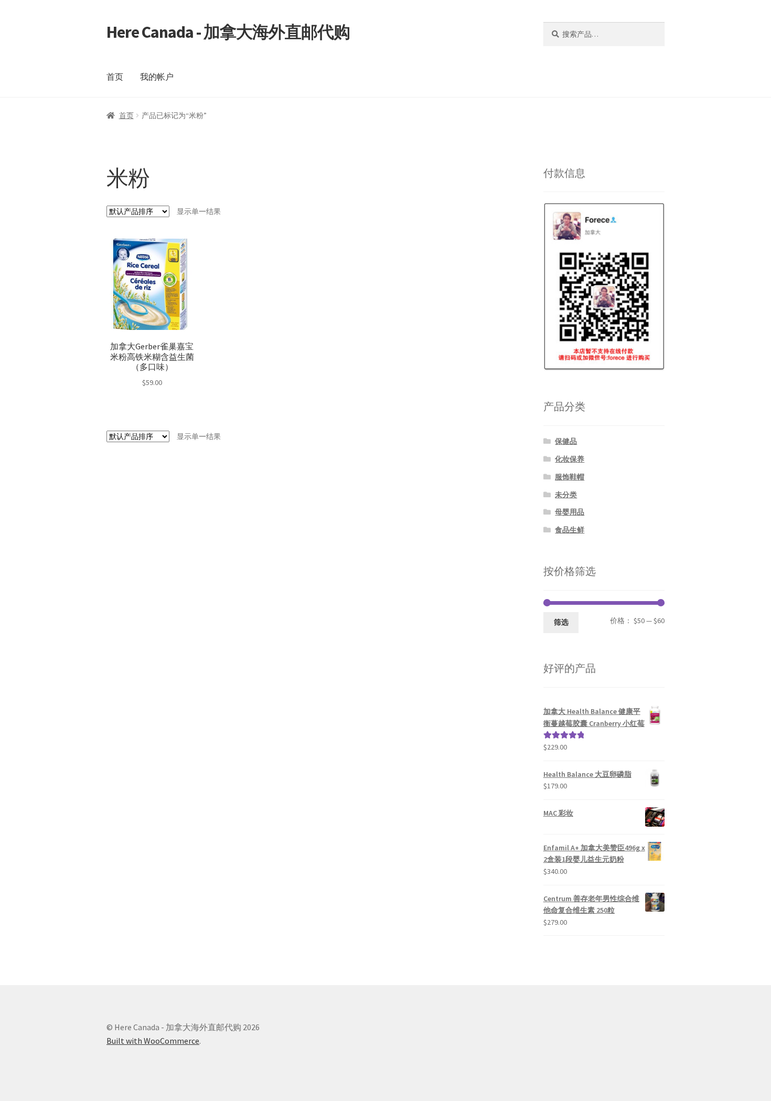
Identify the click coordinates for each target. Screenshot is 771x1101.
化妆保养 (569, 459)
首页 (114, 76)
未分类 (566, 494)
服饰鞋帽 (569, 477)
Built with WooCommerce (152, 1040)
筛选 (561, 622)
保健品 (566, 441)
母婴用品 (569, 512)
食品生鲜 (569, 530)
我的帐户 (157, 76)
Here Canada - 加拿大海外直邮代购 (228, 32)
